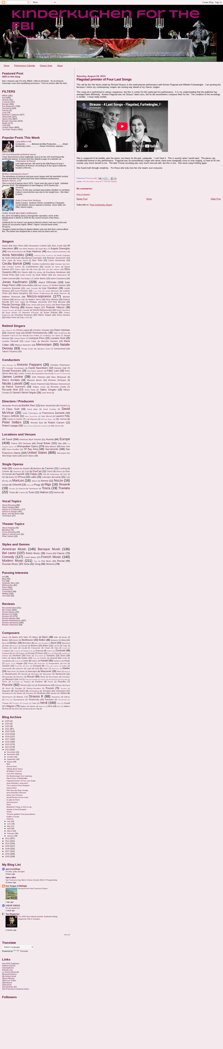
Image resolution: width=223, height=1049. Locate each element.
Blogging (6, 227)
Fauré (40, 653)
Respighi (18, 688)
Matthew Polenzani (11, 297)
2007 (7, 851)
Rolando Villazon (55, 307)
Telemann (49, 699)
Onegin (5, 485)
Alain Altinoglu (7, 365)
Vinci (59, 703)
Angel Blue (42, 249)
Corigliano (6, 651)
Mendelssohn (11, 674)
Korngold (37, 666)
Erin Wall (22, 336)
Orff (20, 679)
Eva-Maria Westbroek (56, 272)
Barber (5, 640)
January (10, 836)
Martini (22, 671)
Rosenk (64, 484)
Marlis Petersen (60, 293)
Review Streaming (10, 623)
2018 (7, 736)
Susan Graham (51, 312)
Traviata (64, 488)
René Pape (61, 305)
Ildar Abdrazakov (60, 275)
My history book (9, 976)
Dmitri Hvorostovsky (36, 332)
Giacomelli (39, 656)
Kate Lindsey (43, 285)
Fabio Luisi (53, 370)
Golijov (24, 658)
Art (3, 577)
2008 (7, 849)
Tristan (12, 492)
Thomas (5, 703)
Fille (44, 474)
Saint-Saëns (19, 691)
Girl (3, 477)
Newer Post (82, 199)
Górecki (17, 661)
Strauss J (20, 697)
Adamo (5, 637)
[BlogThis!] (106, 178)
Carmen (49, 468)
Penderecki (53, 679)
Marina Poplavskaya (41, 293)
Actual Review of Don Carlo (17, 797)
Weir (58, 706)
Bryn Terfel (37, 260)
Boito (7, 646)
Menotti (24, 674)
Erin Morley (37, 272)
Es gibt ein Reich (13, 800)
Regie (5, 123)
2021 (7, 729)
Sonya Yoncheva (63, 310)
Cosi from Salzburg (14, 774)
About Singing (8, 507)
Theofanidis (62, 700)
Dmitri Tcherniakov (30, 413)
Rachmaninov (44, 685)
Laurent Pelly (63, 416)
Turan (31, 492)
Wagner (10, 706)
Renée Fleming (10, 307)
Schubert (47, 691)
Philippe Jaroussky (38, 302)
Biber (36, 643)
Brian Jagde (7, 260)
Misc (8, 764)
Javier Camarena (58, 278)
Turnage (25, 703)
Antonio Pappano (29, 364)
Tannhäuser (33, 489)
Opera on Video (9, 980)
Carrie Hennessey (56, 260)
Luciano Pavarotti (10, 341)
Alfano (35, 637)
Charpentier (35, 648)
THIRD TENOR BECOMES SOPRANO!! (19, 213)
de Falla (36, 709)
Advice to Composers (11, 509)
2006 (7, 854)
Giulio (11, 477)
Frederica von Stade (51, 336)
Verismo (50, 564)
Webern (42, 706)
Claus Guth (12, 409)
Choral (49, 553)
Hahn (25, 661)
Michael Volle (19, 300)
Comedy (6, 102)
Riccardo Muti (10, 389)
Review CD (7, 614)
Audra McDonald (13, 258)
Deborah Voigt (13, 333)
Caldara (5, 648)
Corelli (64, 648)
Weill (50, 706)
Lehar (64, 666)
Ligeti (29, 668)
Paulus (43, 679)
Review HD (7, 616)
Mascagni (32, 671)
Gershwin (16, 655)
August (10, 762)
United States (8, 127)
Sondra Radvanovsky (42, 310)
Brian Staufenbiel (48, 405)
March (10, 831)
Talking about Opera (15, 769)
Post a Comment (83, 194)
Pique (28, 485)
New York (65, 446)
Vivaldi (67, 703)
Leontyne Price (37, 338)
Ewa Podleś (34, 336)
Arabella (16, 468)
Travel (5, 220)
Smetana (29, 693)
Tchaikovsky (34, 699)
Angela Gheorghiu (60, 248)
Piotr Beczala (59, 302)
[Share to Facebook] (112, 178)
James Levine (12, 376)
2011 (7, 841)
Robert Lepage (10, 425)
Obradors (66, 677)
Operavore (7, 985)
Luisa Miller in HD (23, 141)
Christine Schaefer (41, 330)
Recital (60, 561)
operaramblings (13, 869)
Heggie (19, 663)
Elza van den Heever (51, 269)
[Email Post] (99, 178)
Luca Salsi (37, 291)
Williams (67, 706)
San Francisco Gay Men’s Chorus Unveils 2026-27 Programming (31, 880)
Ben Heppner (7, 330)
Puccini (7, 685)
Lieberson (19, 668)
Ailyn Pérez (18, 246)
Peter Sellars (11, 422)
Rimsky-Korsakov (34, 688)
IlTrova (21, 477)
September (11, 759)
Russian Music (10, 564)
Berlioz (13, 643)
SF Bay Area (31, 449)
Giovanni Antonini (60, 373)
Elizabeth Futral (8, 336)
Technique (6, 516)
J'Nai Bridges (25, 278)
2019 (7, 734)
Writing (5, 594)
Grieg (64, 658)
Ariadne (26, 468)
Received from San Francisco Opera (32, 888)
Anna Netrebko (13, 255)
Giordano (51, 655)
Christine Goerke (14, 267)
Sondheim (41, 693)
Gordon (43, 658)
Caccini (56, 646)
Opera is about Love (11, 534)
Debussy (39, 651)
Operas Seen (46, 65)
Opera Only (7, 119)
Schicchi (21, 489)
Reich (8, 688)
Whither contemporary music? (15, 174)
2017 (7, 739)
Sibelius (19, 693)
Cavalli (24, 648)
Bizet (53, 643)
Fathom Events (8, 966)
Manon (34, 481)
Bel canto (9, 553)
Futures (5, 110)
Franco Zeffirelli (10, 416)
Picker (4, 682)
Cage (65, 646)
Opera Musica (8, 978)
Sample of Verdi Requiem (16, 809)
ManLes (18, 480)
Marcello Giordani (49, 341)
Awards (5, 100)
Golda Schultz (26, 275)
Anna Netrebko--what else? (17, 783)
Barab (64, 637)
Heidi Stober (41, 275)
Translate (24, 951)
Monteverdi (61, 674)
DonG (50, 471)
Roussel (64, 688)
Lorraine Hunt (57, 338)
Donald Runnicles (11, 370)
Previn (50, 682)
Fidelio (33, 474)
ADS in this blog (11, 76)
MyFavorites (7, 585)
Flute (65, 474)
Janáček (6, 666)
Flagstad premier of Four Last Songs (21, 781)
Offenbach (9, 679)
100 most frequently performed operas (19, 154)
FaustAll (20, 474)
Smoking (19, 187)
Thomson (15, 703)
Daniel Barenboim (38, 368)
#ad (4, 98)
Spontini (53, 693)
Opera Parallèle (13, 449)
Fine (49, 653)
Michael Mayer (46, 419)
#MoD (5, 96)
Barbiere (37, 468)
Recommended (9, 608)
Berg (64, 640)
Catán (15, 648)
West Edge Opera (10, 456)
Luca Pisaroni (21, 291)
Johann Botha (19, 338)
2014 (7, 747)
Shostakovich (7, 693)
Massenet (46, 671)
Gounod (53, 658)
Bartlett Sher (28, 405)
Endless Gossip (13, 817)
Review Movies (9, 618)
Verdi (43, 702)
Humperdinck (54, 663)
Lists (4, 112)
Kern (27, 666)
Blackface (6, 530)
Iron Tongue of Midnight (16, 886)
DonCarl (37, 471)
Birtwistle (44, 643)
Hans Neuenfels (31, 416)
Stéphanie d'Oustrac (30, 313)
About (60, 65)
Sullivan (67, 697)
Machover (55, 668)
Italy (60, 443)
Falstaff (8, 474)
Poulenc (39, 682)
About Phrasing (9, 505)
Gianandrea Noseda (42, 373)
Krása (47, 666)
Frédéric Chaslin (24, 373)
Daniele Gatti (60, 368)
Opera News (12, 788)
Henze (30, 663)
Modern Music (12, 560)
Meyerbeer (47, 674)
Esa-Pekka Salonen (35, 371)
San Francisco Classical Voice (15, 989)
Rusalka (12, 489)
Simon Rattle (30, 390)
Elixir (67, 471)
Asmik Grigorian (63, 255)
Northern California (10, 115)
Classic (61, 553)
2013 (7, 749)
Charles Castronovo (41, 264)
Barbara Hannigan (33, 258)
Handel (44, 660)
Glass (62, 655)
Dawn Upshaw (62, 330)
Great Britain (43, 443)
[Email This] (102, 178)
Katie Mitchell (46, 416)
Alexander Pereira (10, 405)
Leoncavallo (7, 668)
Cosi (27, 471)
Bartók (15, 640)
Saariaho (6, 691)
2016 (7, 742)
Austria (50, 439)
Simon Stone (28, 426)
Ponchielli (15, 682)
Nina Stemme (52, 299)
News (4, 587)
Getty (28, 656)
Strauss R (99, 181)
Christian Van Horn (62, 264)
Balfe (56, 637)
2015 (7, 744)
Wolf (6, 709)
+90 (84, 181)
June (9, 824)
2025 (7, 721)
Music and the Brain (11, 514)
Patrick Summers (15, 386)
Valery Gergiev (48, 389)
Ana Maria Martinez (27, 249)
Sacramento (51, 449)
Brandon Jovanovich (56, 258)
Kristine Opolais (59, 285)
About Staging (8, 528)
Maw (59, 671)
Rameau (58, 685)
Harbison (57, 661)
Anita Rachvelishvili (15, 252)
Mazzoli (67, 671)
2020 (7, 731)
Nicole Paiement (38, 384)
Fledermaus (54, 474)
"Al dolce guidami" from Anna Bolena (21, 814)
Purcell (23, 685)
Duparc (22, 653)
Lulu (68, 477)
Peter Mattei (20, 302)
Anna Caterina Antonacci (57, 252)
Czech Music (30, 557)
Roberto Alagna (33, 307)
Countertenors (32, 267)
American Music (14, 549)
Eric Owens (23, 272)
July (9, 821)
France (14, 443)
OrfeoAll (16, 484)
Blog (4, 579)
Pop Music (46, 561)
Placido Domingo (11, 304)
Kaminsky (18, 666)
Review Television (10, 625)
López (45, 668)
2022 (7, 726)
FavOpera (6, 108)
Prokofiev (62, 682)
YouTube (6, 596)
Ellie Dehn (34, 269)
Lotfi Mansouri (32, 419)
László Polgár (30, 341)
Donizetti (60, 650)
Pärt (33, 685)
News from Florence (15, 795)
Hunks (9, 812)
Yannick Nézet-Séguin (24, 392)
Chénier (5, 471)
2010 (7, 843)
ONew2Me (7, 117)
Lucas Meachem (52, 291)
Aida (4, 468)
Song (37, 564)
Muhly (42, 677)
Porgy (37, 484)
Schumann (61, 691)
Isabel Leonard (9, 278)
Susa (7, 700)
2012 (7, 838)
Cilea (56, 648)
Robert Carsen (56, 422)
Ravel (67, 685)
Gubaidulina (6, 661)
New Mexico (50, 446)
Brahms (34, 646)
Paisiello (35, 679)
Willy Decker (56, 426)
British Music (33, 553)
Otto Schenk (61, 419)
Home (6, 65)
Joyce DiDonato (47, 282)
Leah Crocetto (32, 288)
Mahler (66, 668)
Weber (32, 706)
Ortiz (27, 679)
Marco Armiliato (11, 380)
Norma (44, 480)
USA (4, 125)
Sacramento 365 (9, 987)
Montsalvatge (7, 677)
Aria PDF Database (10, 963)
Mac (7, 481)
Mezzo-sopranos (39, 296)
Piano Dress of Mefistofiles (17, 778)
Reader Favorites (9, 121)
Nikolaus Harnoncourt (60, 384)
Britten (45, 646)
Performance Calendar (24, 65)
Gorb (35, 658)
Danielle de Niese (52, 267)
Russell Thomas (8, 310)
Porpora (27, 682)
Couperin (16, 651)
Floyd (56, 653)
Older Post (216, 199)
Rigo (48, 484)
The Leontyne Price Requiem (18, 785)
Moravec (19, 677)
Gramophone (8, 968)
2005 (7, 856)
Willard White (11, 317)
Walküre (44, 492)
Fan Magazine (8, 106)
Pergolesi (63, 679)
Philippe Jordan (39, 387)
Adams (15, 637)
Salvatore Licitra (43, 349)
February (11, 833)
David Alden (32, 409)
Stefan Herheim (42, 426)
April (9, 828)
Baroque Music (49, 549)
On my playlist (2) (13, 908)
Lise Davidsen (50, 288)
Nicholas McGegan (57, 380)
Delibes (50, 651)
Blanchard (66, 643)
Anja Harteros (33, 251)
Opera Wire (11, 877)
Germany (27, 443)
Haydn (67, 661)
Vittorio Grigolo (44, 315)
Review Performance (11, 620)
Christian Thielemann (60, 365)
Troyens (21, 492)
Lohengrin (46, 477)
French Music (51, 557)
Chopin (47, 648)
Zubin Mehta (46, 393)
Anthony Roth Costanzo (43, 255)
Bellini (42, 640)
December (11, 752)
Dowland (5, 653)
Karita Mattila (27, 285)
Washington (61, 453)
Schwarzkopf (59, 349)
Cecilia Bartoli (12, 263)
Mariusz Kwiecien (23, 345)
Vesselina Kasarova (23, 315)
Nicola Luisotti (12, 383)
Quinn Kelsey (45, 305)
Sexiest (5, 589)
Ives (65, 663)
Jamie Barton (40, 278)
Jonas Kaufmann (14, 282)
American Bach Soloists (30, 439)
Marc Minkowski (58, 377)
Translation (7, 591)
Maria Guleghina (20, 293)
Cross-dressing (9, 532)
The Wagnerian (12, 914)
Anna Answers (12, 802)
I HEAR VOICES (13, 905)
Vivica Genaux (63, 315)
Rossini (50, 688)
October (10, 757)
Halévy (34, 661)
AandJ (5, 246)
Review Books (8, 612)
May (9, 826)
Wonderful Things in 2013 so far (19, 807)
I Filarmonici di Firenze (26, 161)
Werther (57, 492)
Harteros (10, 819)
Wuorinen (15, 709)
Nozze (58, 480)
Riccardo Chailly (58, 387)
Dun (14, 653)
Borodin (24, 646)
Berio (4, 643)
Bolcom (15, 646)
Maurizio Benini (34, 380)
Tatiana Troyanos (9, 351)
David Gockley (49, 409)
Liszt (37, 668)
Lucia (57, 477)
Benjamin (54, 640)
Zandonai (26, 709)
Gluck (13, 658)
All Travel (7, 439)
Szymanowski (18, 700)
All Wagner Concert (14, 771)
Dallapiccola (27, 651)
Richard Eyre (37, 423)
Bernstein (27, 643)
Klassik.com (7, 970)
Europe (5, 104)
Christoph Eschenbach (15, 368)
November (11, 754)
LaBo (33, 477)
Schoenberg (34, 691)
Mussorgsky (54, 677)
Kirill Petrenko (38, 377)
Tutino (34, 703)
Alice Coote (57, 246)
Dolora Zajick (20, 269)
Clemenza (17, 471)
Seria (26, 564)
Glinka (4, 658)
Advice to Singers (10, 511)
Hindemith (41, 663)
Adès (25, 637)
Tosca (46, 488)
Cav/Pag (63, 468)
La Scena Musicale (10, 972)
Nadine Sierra (34, 299)
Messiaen (35, 674)
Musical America (9, 974)
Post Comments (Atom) (101, 205)
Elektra (59, 471)
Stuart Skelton (11, 313)
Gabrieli (64, 653)
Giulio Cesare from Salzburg (28, 200)
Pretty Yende (31, 305)
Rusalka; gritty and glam (15, 872)
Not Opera (90, 181)
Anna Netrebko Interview (16, 793)
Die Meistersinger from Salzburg (19, 776)
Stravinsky (56, 697)
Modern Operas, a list (11, 181)
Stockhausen (7, 697)
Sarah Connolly (23, 310)
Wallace (23, 706)
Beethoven (27, 640)
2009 (7, 846)
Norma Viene (12, 766)
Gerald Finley (8, 275)
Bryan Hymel (22, 260)
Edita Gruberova (60, 333)
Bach (45, 637)
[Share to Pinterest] (115, 178)
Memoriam (44, 344)
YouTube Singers (110, 181)
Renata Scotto (27, 349)
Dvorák (31, 653)
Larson (56, 666)
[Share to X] (109, 178)
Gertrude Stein (8, 583)
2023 (7, 724)
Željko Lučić (24, 317)
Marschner (11, 671)
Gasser (5, 656)
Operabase (7, 983)
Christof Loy (64, 405)
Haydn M (8, 663)
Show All (67, 935)
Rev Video (6, 610)
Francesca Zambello (53, 413)
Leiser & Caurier (14, 419)
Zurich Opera (28, 456)
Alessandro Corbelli (38, 246)
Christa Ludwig (22, 330)
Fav (3, 581)
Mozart (30, 676)
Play (35, 561)
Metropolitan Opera (27, 446)
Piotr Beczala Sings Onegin (17, 790)
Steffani (63, 693)
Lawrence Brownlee (11, 288)
